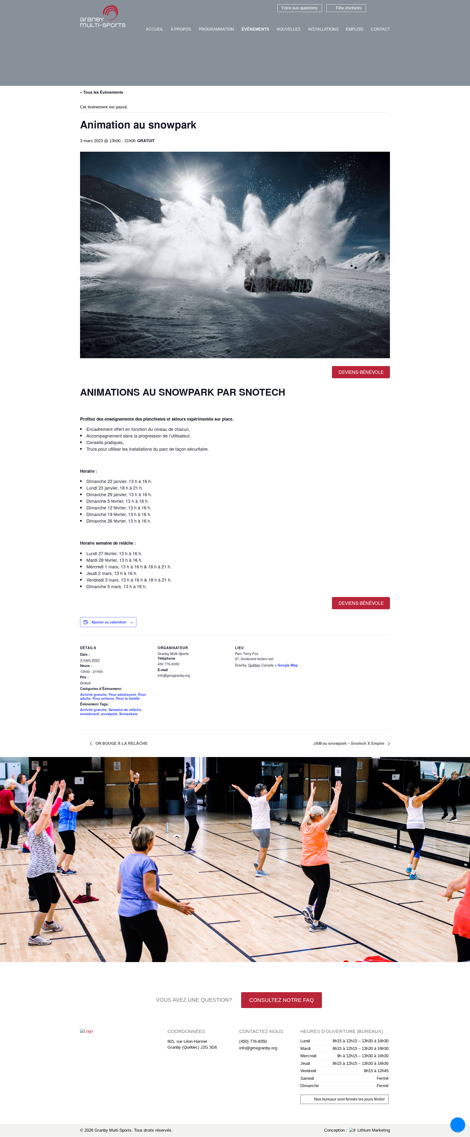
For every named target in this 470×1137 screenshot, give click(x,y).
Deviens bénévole (361, 372)
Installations (323, 29)
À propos (181, 29)
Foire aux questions (300, 8)
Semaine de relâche (125, 709)
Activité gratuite (93, 694)
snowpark (109, 713)
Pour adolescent (122, 694)
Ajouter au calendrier (109, 622)
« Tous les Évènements (101, 92)
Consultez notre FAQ (281, 1000)
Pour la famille (128, 698)
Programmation (216, 29)
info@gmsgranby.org (258, 1048)
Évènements (255, 29)
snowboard (89, 713)
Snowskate (128, 713)
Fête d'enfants (349, 8)
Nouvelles (289, 29)
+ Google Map (286, 665)
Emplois (354, 29)
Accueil (154, 29)
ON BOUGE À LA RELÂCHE (121, 743)
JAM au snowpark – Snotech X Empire (349, 743)
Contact (380, 29)
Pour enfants (103, 698)
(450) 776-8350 (253, 1041)
